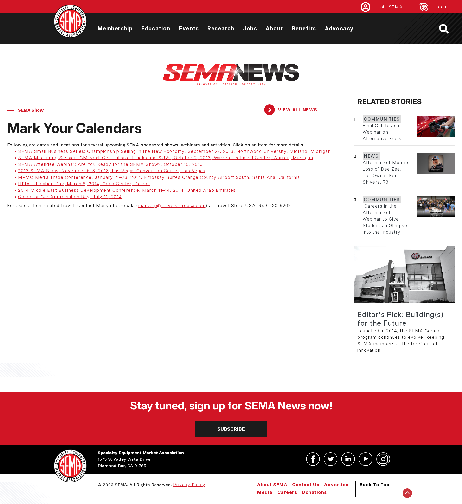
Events (189, 28)
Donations (314, 492)
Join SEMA (390, 6)
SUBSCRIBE (231, 429)
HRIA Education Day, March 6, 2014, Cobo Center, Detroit (84, 183)
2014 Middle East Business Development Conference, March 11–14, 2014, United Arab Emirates (127, 190)
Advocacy (339, 28)
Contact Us (305, 484)
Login (442, 6)
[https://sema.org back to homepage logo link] (448, 29)
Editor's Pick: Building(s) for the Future (400, 318)
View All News (297, 109)
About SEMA (272, 484)
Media (265, 492)
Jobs (250, 28)
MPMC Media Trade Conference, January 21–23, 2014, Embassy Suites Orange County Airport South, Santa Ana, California (159, 177)
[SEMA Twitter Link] (330, 459)
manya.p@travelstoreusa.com (172, 205)
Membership (115, 28)
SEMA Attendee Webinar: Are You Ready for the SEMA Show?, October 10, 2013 (110, 164)
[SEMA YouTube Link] (365, 459)
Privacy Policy (189, 484)
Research (220, 28)
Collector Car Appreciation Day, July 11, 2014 (70, 196)
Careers (287, 492)
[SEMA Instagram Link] (383, 459)
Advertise (336, 484)
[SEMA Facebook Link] (313, 459)
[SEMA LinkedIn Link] (348, 459)
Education (156, 28)
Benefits (304, 28)
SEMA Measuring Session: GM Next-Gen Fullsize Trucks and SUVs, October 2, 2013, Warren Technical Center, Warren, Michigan (165, 157)
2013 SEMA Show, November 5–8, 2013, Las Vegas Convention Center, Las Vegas (111, 170)
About (274, 28)
